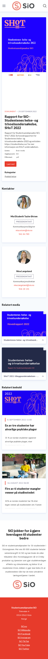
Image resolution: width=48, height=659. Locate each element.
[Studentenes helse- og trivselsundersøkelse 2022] (24, 323)
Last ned (10, 164)
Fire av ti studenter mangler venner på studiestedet (23, 490)
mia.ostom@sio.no (24, 230)
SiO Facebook (24, 634)
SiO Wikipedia (24, 630)
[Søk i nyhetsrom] (45, 6)
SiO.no (24, 626)
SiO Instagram (24, 637)
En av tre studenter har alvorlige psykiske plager (21, 427)
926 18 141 (24, 289)
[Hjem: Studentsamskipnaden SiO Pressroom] (23, 5)
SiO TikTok (24, 641)
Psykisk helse (10, 176)
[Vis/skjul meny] (4, 6)
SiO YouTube (24, 645)
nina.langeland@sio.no (24, 285)
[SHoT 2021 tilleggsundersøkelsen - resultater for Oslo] (24, 360)
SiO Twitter (24, 648)
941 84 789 (24, 234)
